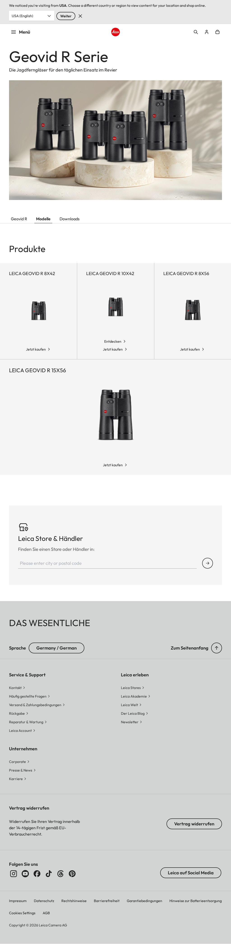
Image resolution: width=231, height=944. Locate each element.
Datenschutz (44, 900)
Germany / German (56, 648)
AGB (46, 913)
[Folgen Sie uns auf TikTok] (48, 873)
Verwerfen (80, 16)
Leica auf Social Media (191, 872)
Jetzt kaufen (36, 349)
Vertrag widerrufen (194, 824)
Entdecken (112, 341)
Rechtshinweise (74, 900)
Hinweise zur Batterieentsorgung (195, 900)
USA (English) (22, 16)
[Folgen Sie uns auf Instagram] (13, 873)
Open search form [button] (195, 32)
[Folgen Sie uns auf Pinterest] (72, 873)
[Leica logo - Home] (115, 32)
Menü (24, 32)
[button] (216, 648)
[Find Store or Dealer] (207, 563)
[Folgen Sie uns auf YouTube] (25, 873)
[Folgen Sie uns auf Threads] (60, 873)
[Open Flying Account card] (206, 32)
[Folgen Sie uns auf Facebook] (37, 873)
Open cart (217, 32)
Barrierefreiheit (107, 900)
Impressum (18, 900)
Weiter (66, 16)
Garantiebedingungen (144, 900)
